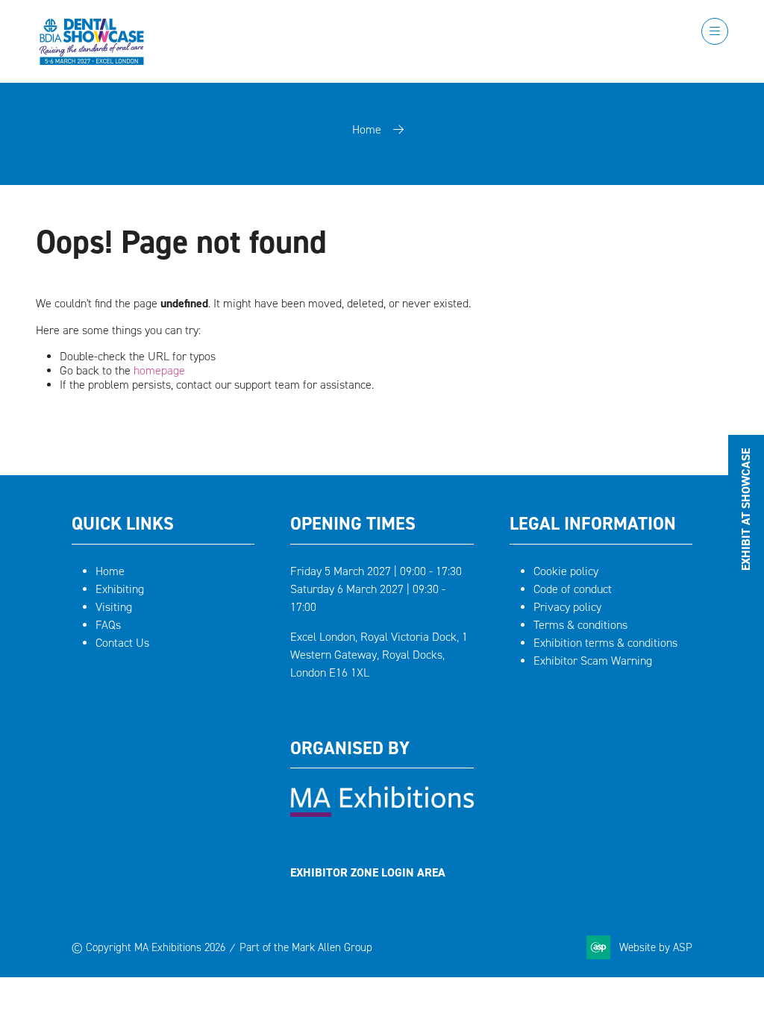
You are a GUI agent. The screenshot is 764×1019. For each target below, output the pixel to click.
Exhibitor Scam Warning (592, 660)
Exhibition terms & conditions (605, 643)
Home (366, 129)
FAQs (108, 625)
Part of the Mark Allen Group (305, 947)
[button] (714, 31)
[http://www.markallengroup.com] (381, 813)
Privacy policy (567, 607)
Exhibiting (120, 589)
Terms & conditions (580, 625)
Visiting (114, 607)
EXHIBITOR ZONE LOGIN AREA (367, 872)
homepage (159, 370)
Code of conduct (572, 589)
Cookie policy (565, 571)
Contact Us (122, 643)
